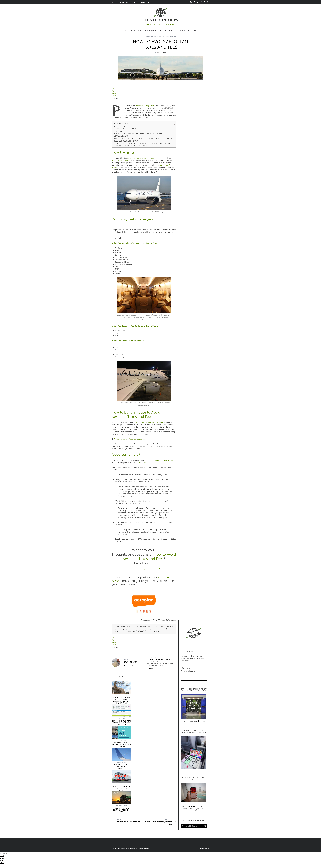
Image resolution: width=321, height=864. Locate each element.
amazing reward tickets (164, 460)
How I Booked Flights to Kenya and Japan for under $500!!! (121, 723)
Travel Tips (173, 36)
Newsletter (145, 2)
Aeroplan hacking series (145, 105)
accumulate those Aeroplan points (140, 158)
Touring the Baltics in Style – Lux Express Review (121, 788)
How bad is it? (120, 126)
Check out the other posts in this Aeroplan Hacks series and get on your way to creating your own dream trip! (143, 144)
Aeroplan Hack (149, 36)
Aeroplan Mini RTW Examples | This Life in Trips (121, 810)
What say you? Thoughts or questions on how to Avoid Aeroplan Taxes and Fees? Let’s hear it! (143, 140)
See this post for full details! (194, 721)
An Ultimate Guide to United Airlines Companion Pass (121, 766)
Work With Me (124, 2)
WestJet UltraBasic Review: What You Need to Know (121, 744)
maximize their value (120, 160)
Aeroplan (142, 569)
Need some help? (121, 136)
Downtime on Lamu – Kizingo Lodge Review (159, 660)
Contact (135, 2)
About (114, 2)
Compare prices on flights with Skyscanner (129, 439)
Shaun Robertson (161, 52)
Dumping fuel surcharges (125, 129)
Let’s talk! (142, 462)
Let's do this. (185, 668)
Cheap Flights (165, 36)
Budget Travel (157, 36)
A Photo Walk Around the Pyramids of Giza (158, 822)
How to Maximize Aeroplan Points (128, 821)
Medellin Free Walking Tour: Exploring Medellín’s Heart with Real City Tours (121, 700)
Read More (150, 668)
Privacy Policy (139, 848)
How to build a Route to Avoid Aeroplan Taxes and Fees (138, 133)
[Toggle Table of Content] (172, 123)
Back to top (203, 848)
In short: (119, 131)
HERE (161, 569)
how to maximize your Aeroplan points (149, 422)
